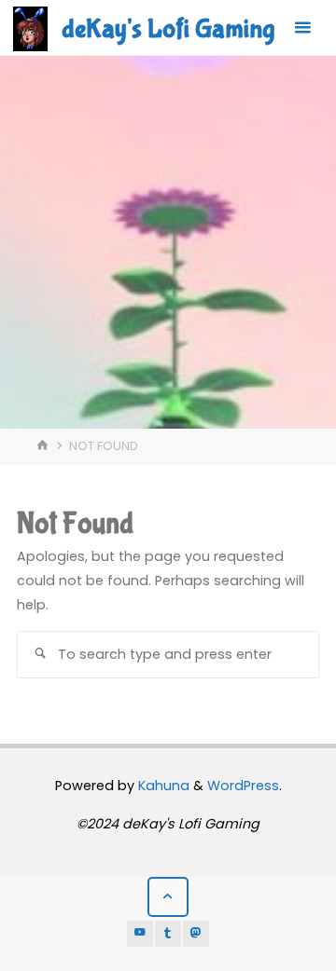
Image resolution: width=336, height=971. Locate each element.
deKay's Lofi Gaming (168, 29)
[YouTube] (140, 934)
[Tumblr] (168, 934)
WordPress (243, 785)
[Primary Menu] (302, 28)
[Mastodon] (196, 934)
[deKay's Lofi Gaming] (30, 28)
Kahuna (161, 785)
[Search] (40, 654)
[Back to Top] (167, 897)
